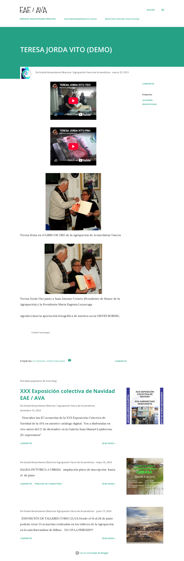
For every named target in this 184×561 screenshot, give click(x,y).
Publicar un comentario (48, 483)
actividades (147, 100)
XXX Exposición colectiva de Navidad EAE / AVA (67, 394)
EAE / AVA (33, 10)
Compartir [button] (148, 83)
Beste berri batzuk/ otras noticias (122, 18)
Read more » (109, 443)
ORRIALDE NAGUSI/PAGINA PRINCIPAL (38, 18)
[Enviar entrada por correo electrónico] (69, 361)
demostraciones (149, 104)
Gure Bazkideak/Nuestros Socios (80, 18)
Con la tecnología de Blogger (94, 553)
